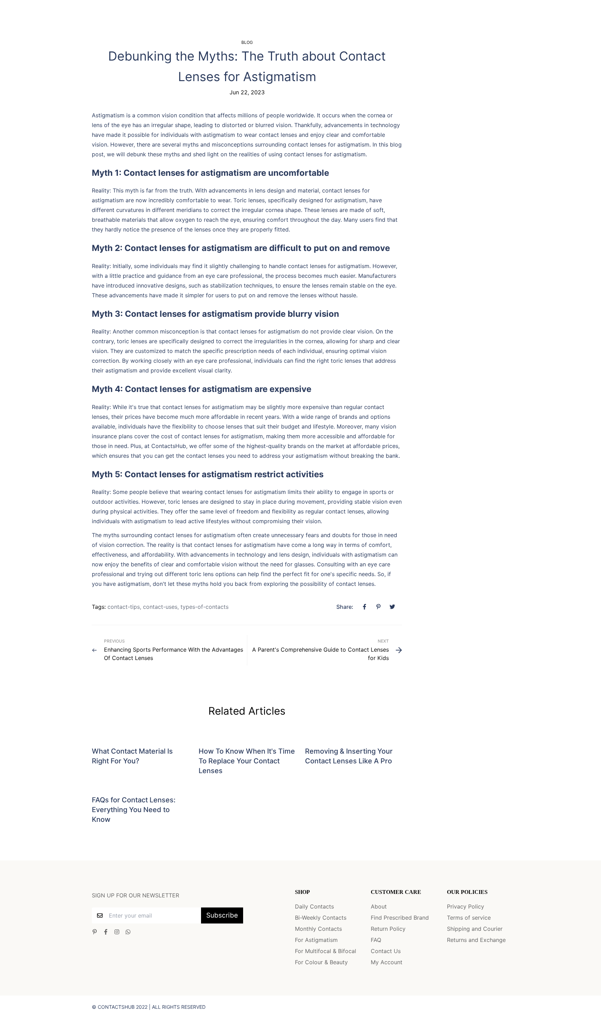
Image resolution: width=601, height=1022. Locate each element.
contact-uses (160, 606)
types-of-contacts (205, 606)
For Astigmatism (316, 939)
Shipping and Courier (475, 928)
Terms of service (469, 917)
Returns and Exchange (476, 939)
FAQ (376, 939)
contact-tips (123, 606)
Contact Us (386, 951)
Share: (344, 606)
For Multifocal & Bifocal (325, 951)
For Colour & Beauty (321, 962)
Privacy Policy (465, 906)
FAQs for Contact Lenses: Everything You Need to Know (134, 810)
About (379, 906)
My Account (386, 962)
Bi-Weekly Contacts (320, 917)
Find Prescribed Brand (400, 917)
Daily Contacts (314, 906)
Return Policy (388, 928)
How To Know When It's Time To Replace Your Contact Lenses (247, 761)
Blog (247, 42)
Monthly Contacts (318, 928)
